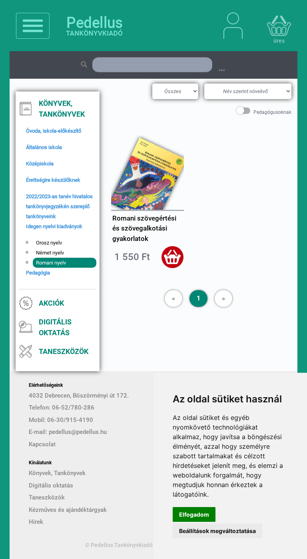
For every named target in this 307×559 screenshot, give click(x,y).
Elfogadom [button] (194, 514)
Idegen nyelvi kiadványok (54, 226)
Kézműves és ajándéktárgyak (68, 509)
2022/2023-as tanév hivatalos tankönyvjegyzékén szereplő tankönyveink (59, 206)
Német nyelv (50, 253)
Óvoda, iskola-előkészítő (53, 131)
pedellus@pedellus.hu (78, 432)
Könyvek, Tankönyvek (62, 108)
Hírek (36, 521)
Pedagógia (38, 273)
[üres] (269, 26)
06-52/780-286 (73, 407)
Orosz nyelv (49, 243)
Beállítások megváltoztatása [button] (217, 530)
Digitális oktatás (55, 327)
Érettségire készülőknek (53, 180)
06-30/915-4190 (70, 420)
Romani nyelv (51, 263)
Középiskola (40, 164)
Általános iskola (44, 147)
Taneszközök (63, 351)
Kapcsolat (42, 444)
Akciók (51, 303)
